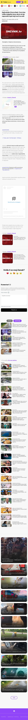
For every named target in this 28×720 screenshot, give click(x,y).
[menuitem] (25, 2)
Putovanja (23, 5)
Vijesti (12, 5)
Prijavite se (14, 310)
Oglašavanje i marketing (13, 716)
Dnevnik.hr (5, 5)
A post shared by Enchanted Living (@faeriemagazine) (15, 216)
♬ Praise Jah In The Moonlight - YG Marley (11, 137)
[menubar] (25, 2)
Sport (17, 5)
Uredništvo (3, 716)
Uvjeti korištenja (24, 716)
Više (14, 697)
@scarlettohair (5, 129)
